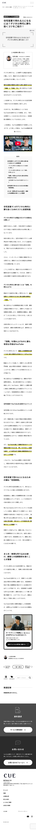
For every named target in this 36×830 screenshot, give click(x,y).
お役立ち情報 (9, 7)
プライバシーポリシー (23, 811)
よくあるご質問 (7, 802)
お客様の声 (6, 796)
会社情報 (5, 811)
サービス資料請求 (16, 730)
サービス (5, 790)
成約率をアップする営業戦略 (11, 17)
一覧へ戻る (18, 667)
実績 (4, 793)
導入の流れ (6, 799)
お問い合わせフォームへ (16, 762)
